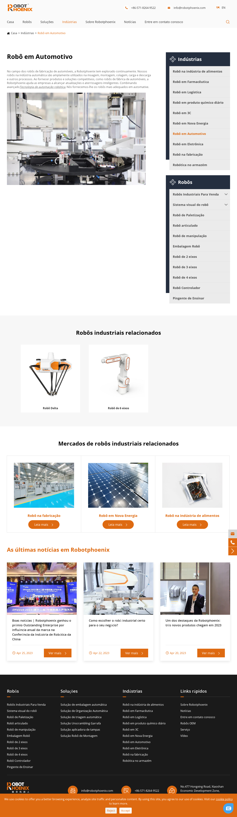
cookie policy (224, 799)
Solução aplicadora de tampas (80, 729)
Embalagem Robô (186, 246)
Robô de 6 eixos (118, 408)
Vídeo (184, 736)
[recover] (228, 808)
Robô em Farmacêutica (191, 82)
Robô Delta (50, 408)
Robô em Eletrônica (188, 144)
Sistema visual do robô (190, 205)
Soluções (47, 22)
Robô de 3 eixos (185, 267)
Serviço (185, 729)
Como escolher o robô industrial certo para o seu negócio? (117, 622)
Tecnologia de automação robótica (42, 87)
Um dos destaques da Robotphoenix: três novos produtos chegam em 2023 (193, 622)
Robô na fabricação (188, 154)
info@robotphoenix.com (186, 8)
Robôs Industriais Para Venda (196, 194)
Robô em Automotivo (52, 33)
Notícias (130, 22)
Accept (125, 810)
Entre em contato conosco (164, 22)
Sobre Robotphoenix (100, 22)
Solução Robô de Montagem (79, 736)
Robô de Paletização (188, 215)
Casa (10, 22)
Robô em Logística (187, 92)
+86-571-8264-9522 (140, 8)
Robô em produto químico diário (198, 102)
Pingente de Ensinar (188, 298)
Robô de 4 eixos (185, 277)
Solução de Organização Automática (84, 711)
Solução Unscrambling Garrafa (81, 723)
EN (223, 8)
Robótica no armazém (190, 165)
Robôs (27, 22)
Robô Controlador (186, 288)
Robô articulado (185, 225)
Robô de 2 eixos (185, 257)
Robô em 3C (182, 113)
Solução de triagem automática (81, 717)
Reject (111, 810)
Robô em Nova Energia (190, 123)
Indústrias (69, 22)
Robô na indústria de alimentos (197, 71)
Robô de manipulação (190, 236)
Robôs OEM (188, 723)
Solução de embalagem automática (84, 705)
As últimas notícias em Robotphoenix (58, 549)
